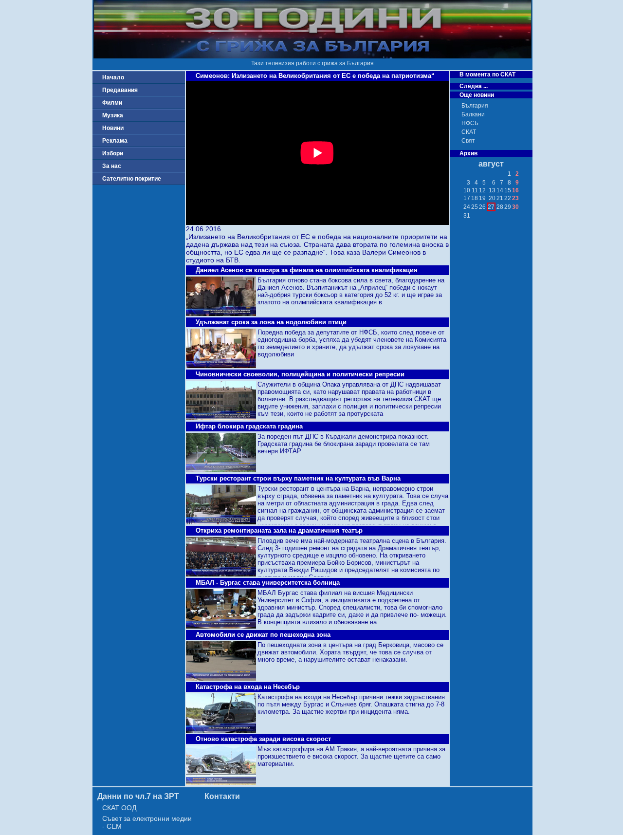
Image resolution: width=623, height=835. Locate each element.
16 (515, 190)
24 (466, 207)
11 (475, 190)
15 (507, 190)
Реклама (115, 140)
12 (482, 190)
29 (507, 207)
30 (515, 207)
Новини (113, 128)
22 (507, 198)
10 (466, 190)
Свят (468, 140)
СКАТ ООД (119, 808)
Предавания (120, 90)
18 (474, 198)
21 (499, 198)
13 (492, 190)
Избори (112, 153)
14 (499, 190)
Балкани (473, 114)
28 (499, 207)
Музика (112, 115)
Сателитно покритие (131, 178)
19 (482, 198)
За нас (111, 166)
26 (482, 207)
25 (474, 207)
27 (491, 207)
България (474, 105)
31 (466, 215)
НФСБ (469, 123)
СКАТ (468, 132)
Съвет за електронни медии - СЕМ (147, 822)
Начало (113, 77)
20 (492, 198)
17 (466, 198)
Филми (112, 102)
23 (515, 198)
